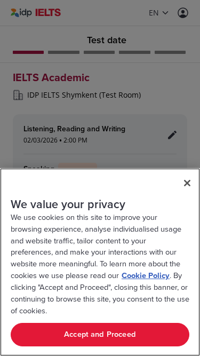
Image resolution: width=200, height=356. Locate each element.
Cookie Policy (146, 275)
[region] (100, 262)
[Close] (187, 183)
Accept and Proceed (100, 334)
